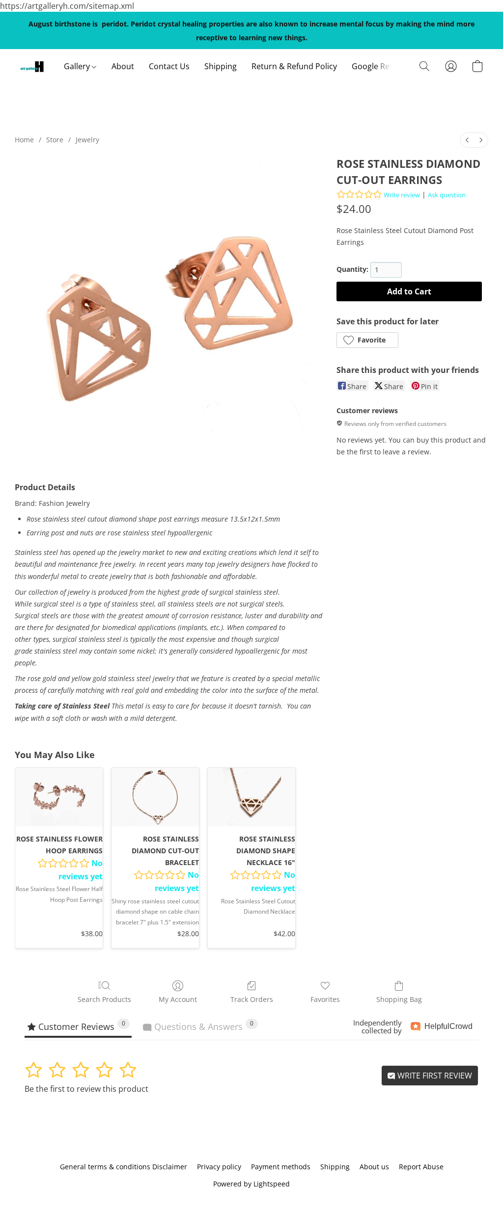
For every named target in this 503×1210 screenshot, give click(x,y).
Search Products (104, 999)
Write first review (433, 1075)
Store (54, 139)
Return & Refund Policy (294, 66)
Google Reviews (381, 66)
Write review (402, 194)
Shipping (220, 66)
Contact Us (169, 66)
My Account (178, 999)
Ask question (447, 194)
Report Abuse (421, 1166)
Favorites (325, 999)
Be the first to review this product (86, 1088)
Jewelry (87, 139)
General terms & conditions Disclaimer (123, 1166)
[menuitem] (467, 140)
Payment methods (280, 1166)
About (123, 66)
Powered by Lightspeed (251, 1183)
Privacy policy (219, 1166)
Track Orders (251, 999)
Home (24, 139)
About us (374, 1166)
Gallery (78, 66)
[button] (32, 66)
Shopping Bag (399, 999)
